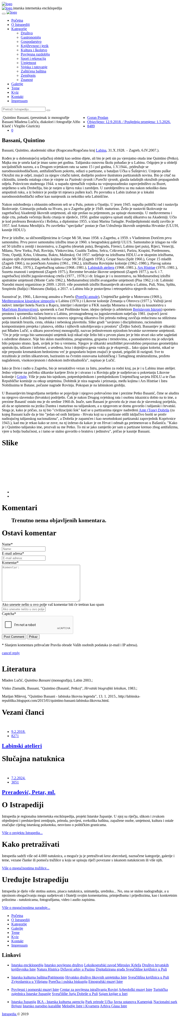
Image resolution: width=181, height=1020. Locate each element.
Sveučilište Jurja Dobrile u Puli (75, 994)
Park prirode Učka (99, 1002)
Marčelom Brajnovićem (19, 309)
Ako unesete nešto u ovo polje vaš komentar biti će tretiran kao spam (53, 604)
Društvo (27, 33)
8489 (91, 126)
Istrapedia (9, 1014)
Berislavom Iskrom (147, 309)
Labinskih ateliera (101, 267)
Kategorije (19, 29)
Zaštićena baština (33, 71)
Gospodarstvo (31, 42)
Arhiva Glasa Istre (113, 1006)
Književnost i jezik (35, 46)
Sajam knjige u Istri (113, 994)
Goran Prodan (97, 118)
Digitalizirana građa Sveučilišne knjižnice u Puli (131, 969)
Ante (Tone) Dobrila (154, 410)
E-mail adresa (13, 553)
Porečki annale (87, 297)
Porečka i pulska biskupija (68, 982)
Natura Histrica (48, 969)
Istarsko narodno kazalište (42, 1006)
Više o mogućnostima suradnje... (26, 908)
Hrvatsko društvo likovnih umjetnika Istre (96, 977)
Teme (15, 88)
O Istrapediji (20, 25)
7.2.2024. (18, 778)
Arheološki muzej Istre (135, 990)
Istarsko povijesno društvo (63, 965)
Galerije (17, 84)
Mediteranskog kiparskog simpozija (28, 301)
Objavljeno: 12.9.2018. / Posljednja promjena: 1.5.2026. (129, 122)
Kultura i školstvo (34, 50)
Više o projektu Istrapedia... (22, 833)
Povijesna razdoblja (35, 54)
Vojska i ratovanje (34, 67)
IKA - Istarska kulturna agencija (60, 1002)
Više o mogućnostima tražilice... (25, 868)
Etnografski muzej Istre (105, 982)
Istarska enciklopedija (27, 965)
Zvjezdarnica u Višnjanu (29, 982)
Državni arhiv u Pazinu (77, 969)
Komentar (10, 563)
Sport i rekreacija (33, 58)
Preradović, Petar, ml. (28, 792)
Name (7, 544)
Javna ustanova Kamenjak (133, 1002)
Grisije (22, 377)
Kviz (15, 92)
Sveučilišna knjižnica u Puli (148, 977)
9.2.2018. (18, 732)
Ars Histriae (146, 267)
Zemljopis (28, 75)
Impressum (19, 101)
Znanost (27, 80)
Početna (17, 20)
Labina (101, 150)
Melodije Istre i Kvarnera (80, 1006)
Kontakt (17, 97)
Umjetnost (28, 63)
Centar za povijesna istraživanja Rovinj (89, 990)
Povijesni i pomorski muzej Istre (35, 990)
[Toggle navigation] (4, 13)
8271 (15, 736)
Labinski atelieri (22, 746)
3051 (15, 782)
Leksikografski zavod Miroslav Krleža (112, 965)
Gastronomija (31, 37)
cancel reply (11, 653)
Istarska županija (23, 1002)
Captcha (9, 614)
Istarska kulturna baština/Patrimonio (37, 977)
